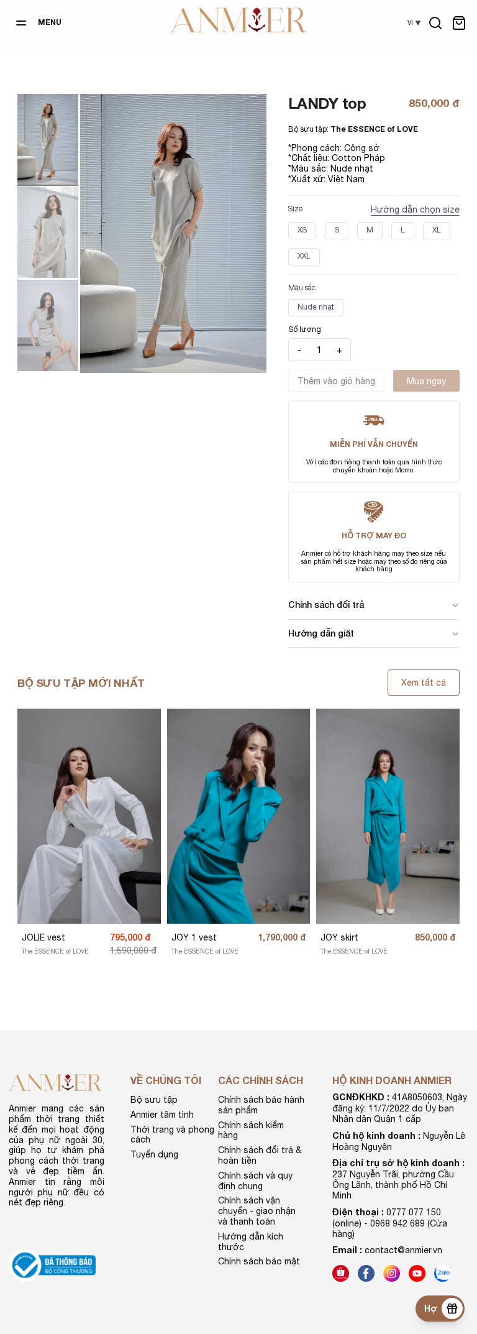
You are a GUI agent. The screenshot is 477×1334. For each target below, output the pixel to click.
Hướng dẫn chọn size (415, 209)
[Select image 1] (47, 139)
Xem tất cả (423, 683)
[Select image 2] (47, 231)
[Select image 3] (47, 325)
